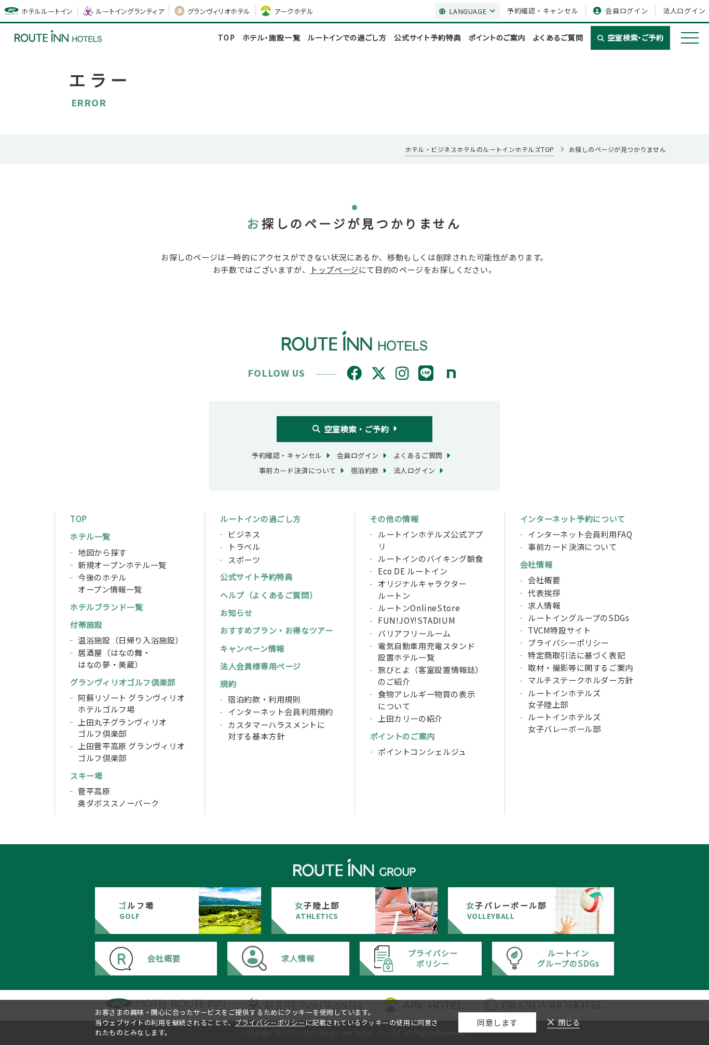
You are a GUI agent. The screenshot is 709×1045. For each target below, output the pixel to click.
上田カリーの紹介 (410, 718)
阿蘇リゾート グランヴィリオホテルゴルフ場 (131, 703)
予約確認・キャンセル (543, 11)
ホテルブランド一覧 (106, 606)
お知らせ (236, 612)
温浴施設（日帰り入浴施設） (130, 639)
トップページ (334, 269)
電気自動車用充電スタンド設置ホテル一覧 (426, 651)
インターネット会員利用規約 (280, 711)
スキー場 (86, 775)
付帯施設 (86, 624)
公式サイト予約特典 (427, 37)
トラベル (244, 546)
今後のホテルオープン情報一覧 (110, 583)
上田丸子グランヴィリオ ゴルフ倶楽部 (122, 727)
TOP (226, 37)
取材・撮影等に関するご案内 (580, 667)
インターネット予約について (572, 518)
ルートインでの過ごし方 (347, 37)
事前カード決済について (572, 546)
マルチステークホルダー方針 (580, 679)
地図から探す (102, 552)
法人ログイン (684, 11)
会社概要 (544, 579)
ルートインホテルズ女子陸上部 (564, 698)
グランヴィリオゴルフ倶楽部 (122, 682)
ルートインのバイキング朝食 (430, 558)
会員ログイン (626, 11)
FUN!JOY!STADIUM (416, 620)
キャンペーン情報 (252, 648)
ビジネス (244, 534)
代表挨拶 (544, 592)
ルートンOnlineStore (419, 607)
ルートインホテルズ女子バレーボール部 (564, 722)
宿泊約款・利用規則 (264, 699)
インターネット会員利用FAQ (580, 534)
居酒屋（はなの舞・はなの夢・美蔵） (114, 658)
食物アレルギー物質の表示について (426, 699)
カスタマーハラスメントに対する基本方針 (276, 730)
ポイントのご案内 (497, 37)
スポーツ (244, 559)
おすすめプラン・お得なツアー (276, 630)
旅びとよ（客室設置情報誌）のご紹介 (430, 675)
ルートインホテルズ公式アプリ (430, 540)
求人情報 (544, 605)
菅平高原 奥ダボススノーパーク (118, 796)
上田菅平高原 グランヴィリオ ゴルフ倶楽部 (131, 751)
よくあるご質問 (558, 37)
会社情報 (536, 564)
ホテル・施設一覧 (271, 37)
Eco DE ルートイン (412, 570)
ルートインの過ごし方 (260, 518)
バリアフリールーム (414, 633)
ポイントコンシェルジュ (422, 751)
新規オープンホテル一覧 (122, 564)
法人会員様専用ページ (260, 665)
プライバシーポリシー (568, 642)
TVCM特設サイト (559, 630)
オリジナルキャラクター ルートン (422, 589)
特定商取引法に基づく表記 (576, 655)
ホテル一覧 (90, 536)
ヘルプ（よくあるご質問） (268, 594)
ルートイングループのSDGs (579, 617)
